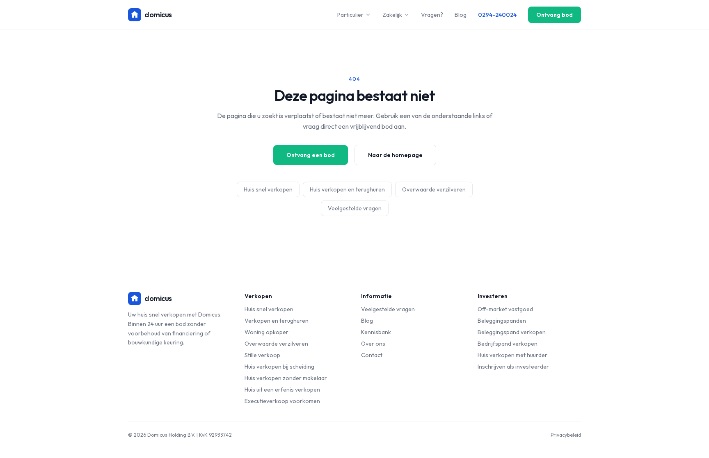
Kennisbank (376, 332)
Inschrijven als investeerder (513, 366)
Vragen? (432, 14)
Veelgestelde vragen (355, 208)
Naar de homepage (395, 155)
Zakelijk (392, 14)
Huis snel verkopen (268, 189)
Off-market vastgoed (505, 309)
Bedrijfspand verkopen (507, 343)
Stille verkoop (262, 355)
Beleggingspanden (502, 320)
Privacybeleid (566, 435)
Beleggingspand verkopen (512, 332)
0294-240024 (497, 14)
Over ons (373, 343)
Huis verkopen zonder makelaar (286, 378)
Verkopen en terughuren (277, 320)
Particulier (350, 14)
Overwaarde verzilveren (434, 189)
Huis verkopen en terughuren (347, 189)
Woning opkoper (266, 332)
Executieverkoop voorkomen (282, 401)
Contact (371, 355)
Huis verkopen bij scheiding (279, 366)
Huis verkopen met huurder (512, 355)
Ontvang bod (554, 14)
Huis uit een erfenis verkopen (282, 389)
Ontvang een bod (310, 155)
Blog (461, 14)
